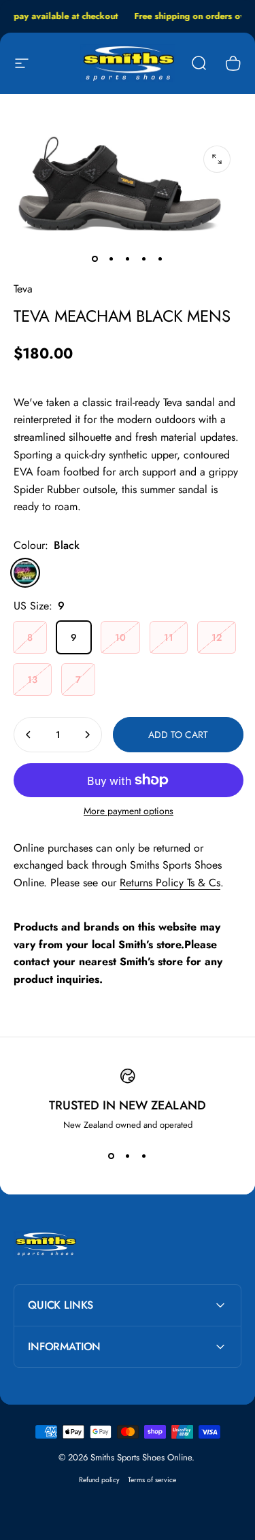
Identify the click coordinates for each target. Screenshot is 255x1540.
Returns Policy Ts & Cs (170, 882)
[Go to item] (95, 258)
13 (32, 679)
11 (168, 637)
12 (216, 637)
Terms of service (152, 1480)
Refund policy (99, 1480)
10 (120, 637)
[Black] (25, 572)
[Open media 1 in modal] (217, 159)
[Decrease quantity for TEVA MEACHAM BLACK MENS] (28, 735)
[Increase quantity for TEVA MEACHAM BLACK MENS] (87, 735)
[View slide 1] (111, 1156)
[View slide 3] (144, 1156)
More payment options (128, 811)
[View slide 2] (128, 1156)
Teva (23, 289)
